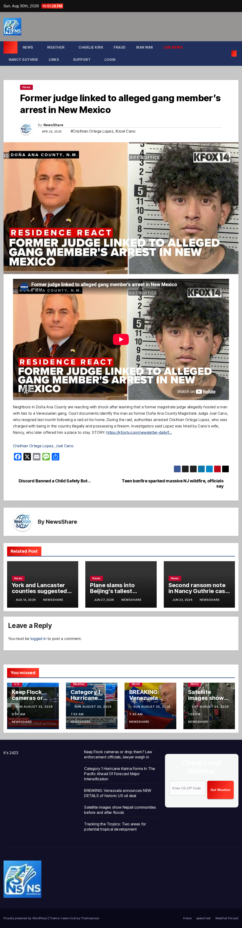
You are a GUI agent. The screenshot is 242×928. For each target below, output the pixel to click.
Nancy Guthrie (23, 60)
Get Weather (220, 790)
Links (54, 60)
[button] (226, 53)
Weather (56, 47)
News (28, 47)
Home (187, 918)
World (136, 684)
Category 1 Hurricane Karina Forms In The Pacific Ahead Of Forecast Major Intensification (119, 773)
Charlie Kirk (90, 47)
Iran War (144, 47)
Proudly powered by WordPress (26, 918)
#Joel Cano (126, 131)
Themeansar (90, 918)
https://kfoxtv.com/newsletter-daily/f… (139, 432)
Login (110, 60)
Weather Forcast (227, 918)
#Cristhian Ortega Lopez (92, 131)
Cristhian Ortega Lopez (33, 445)
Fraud (120, 47)
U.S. (17, 684)
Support (82, 60)
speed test (203, 918)
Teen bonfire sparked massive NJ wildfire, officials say (172, 483)
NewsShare (53, 125)
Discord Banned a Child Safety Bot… (55, 480)
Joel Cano (64, 445)
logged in (38, 638)
